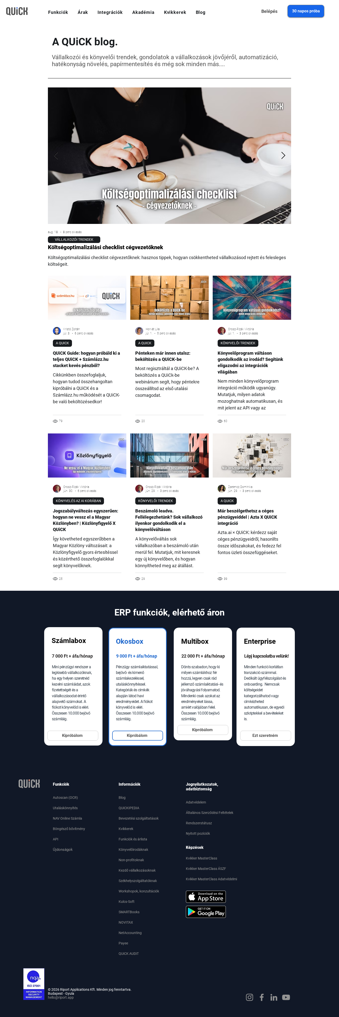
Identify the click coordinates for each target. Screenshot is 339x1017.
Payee (123, 943)
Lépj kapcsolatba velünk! (266, 656)
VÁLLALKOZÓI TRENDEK (74, 239)
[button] (58, 12)
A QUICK (62, 343)
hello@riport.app (61, 997)
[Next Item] (283, 156)
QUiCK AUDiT (129, 954)
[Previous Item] (56, 156)
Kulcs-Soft (127, 902)
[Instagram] (249, 997)
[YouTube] (286, 997)
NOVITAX (126, 922)
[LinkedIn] (274, 997)
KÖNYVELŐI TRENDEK (238, 343)
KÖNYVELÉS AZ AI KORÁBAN (78, 501)
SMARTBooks (129, 912)
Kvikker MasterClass (201, 858)
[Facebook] (262, 997)
